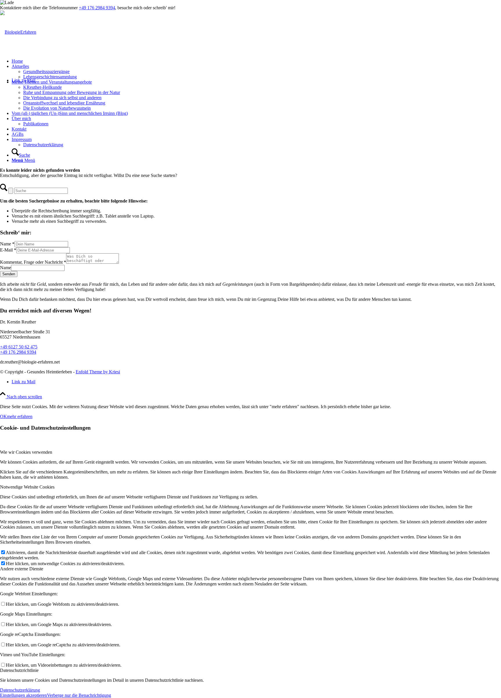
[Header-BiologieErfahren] (18, 32)
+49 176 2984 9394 (97, 7)
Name (7, 243)
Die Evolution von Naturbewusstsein (57, 108)
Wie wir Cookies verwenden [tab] (26, 452)
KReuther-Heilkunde (42, 87)
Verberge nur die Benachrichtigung (79, 695)
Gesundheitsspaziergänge (46, 71)
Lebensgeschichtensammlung (50, 76)
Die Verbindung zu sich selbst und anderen (62, 97)
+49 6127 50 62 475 (18, 346)
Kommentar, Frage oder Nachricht (33, 262)
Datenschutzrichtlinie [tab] (19, 670)
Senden (8, 274)
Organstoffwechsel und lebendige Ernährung (64, 102)
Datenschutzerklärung (20, 690)
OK (3, 416)
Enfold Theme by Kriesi (98, 371)
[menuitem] (256, 61)
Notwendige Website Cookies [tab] (27, 486)
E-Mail (8, 249)
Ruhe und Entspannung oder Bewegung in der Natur (71, 92)
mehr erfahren (19, 416)
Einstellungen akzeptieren (23, 695)
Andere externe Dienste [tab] (21, 568)
